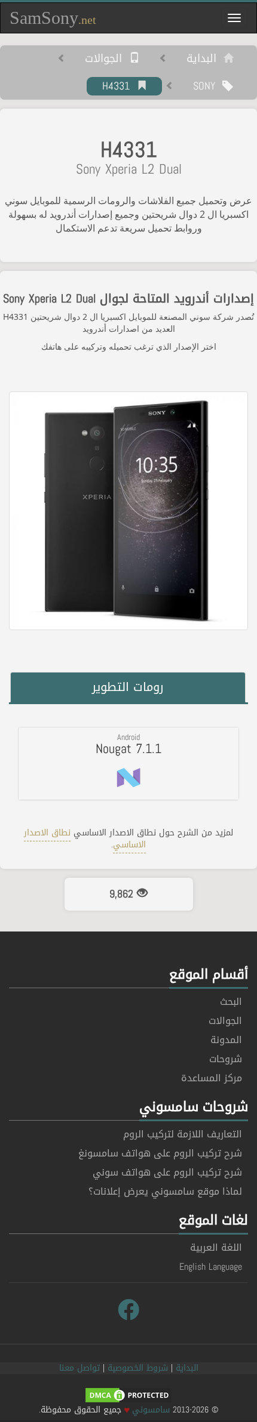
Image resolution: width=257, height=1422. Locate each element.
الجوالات (107, 59)
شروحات (225, 1059)
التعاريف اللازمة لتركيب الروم (182, 1134)
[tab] (128, 763)
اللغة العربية (216, 1247)
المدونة (226, 1040)
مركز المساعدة (211, 1078)
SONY (207, 86)
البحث (231, 1001)
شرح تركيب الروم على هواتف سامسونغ (160, 1153)
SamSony (53, 17)
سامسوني (151, 1410)
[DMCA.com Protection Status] (128, 1396)
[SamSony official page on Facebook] (128, 1310)
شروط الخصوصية (138, 1368)
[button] (128, 763)
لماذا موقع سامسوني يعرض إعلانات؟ (165, 1191)
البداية (205, 59)
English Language (210, 1266)
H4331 (119, 86)
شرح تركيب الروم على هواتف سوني (167, 1172)
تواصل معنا (79, 1368)
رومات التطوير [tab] (128, 686)
